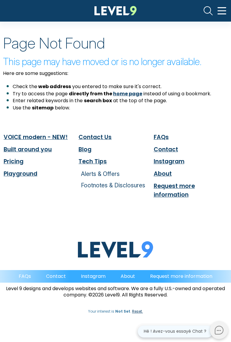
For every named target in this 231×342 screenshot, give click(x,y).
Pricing (13, 161)
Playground (20, 174)
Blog (85, 149)
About (163, 174)
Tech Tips (93, 161)
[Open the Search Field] (208, 11)
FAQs (161, 137)
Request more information (174, 190)
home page (127, 93)
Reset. (137, 311)
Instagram (169, 161)
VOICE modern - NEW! (36, 137)
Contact (166, 149)
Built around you (28, 149)
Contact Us (95, 137)
